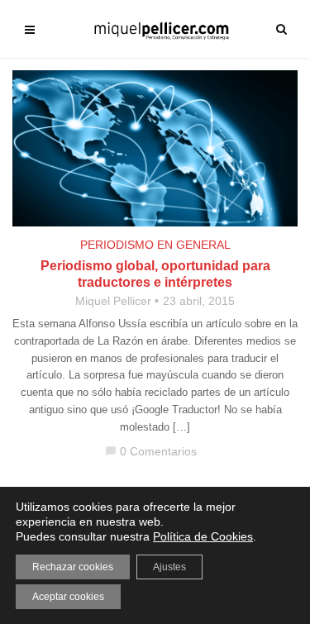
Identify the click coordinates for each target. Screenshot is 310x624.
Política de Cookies (203, 536)
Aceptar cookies (68, 597)
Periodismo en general (155, 244)
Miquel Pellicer (113, 301)
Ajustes (169, 567)
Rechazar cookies (72, 567)
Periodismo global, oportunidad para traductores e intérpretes (155, 274)
